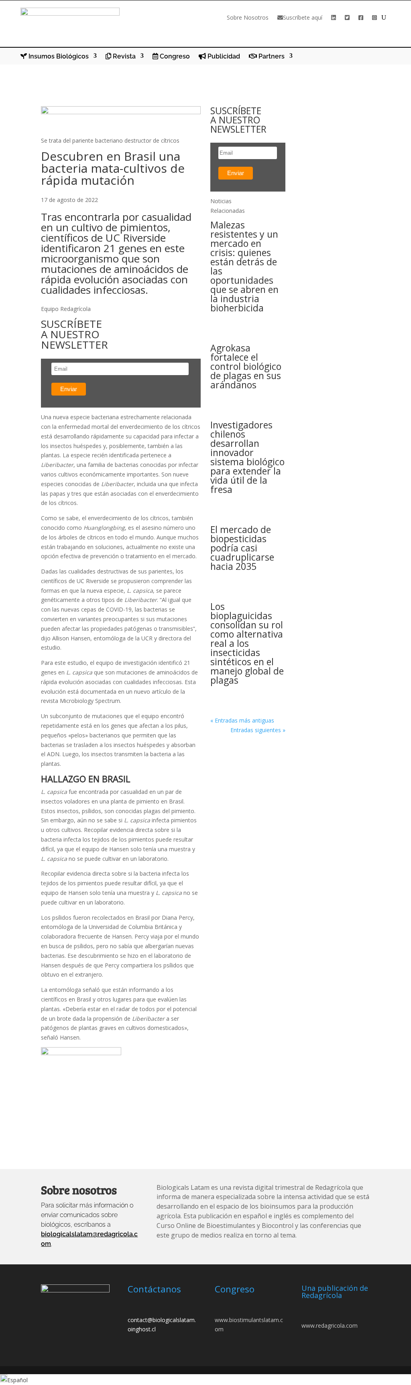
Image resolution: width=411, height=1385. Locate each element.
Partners (271, 56)
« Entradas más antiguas (242, 720)
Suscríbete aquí (302, 17)
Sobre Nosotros (248, 17)
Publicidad (223, 56)
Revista (123, 56)
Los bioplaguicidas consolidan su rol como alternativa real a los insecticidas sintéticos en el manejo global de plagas (247, 643)
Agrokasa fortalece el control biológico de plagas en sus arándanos (245, 366)
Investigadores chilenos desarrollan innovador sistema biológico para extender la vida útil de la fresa (247, 457)
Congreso (174, 56)
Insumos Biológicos (58, 56)
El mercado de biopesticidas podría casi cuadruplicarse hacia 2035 (242, 548)
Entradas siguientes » (257, 730)
